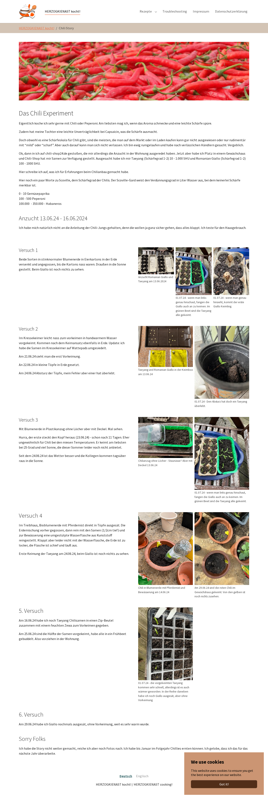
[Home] (27, 11)
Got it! (224, 784)
